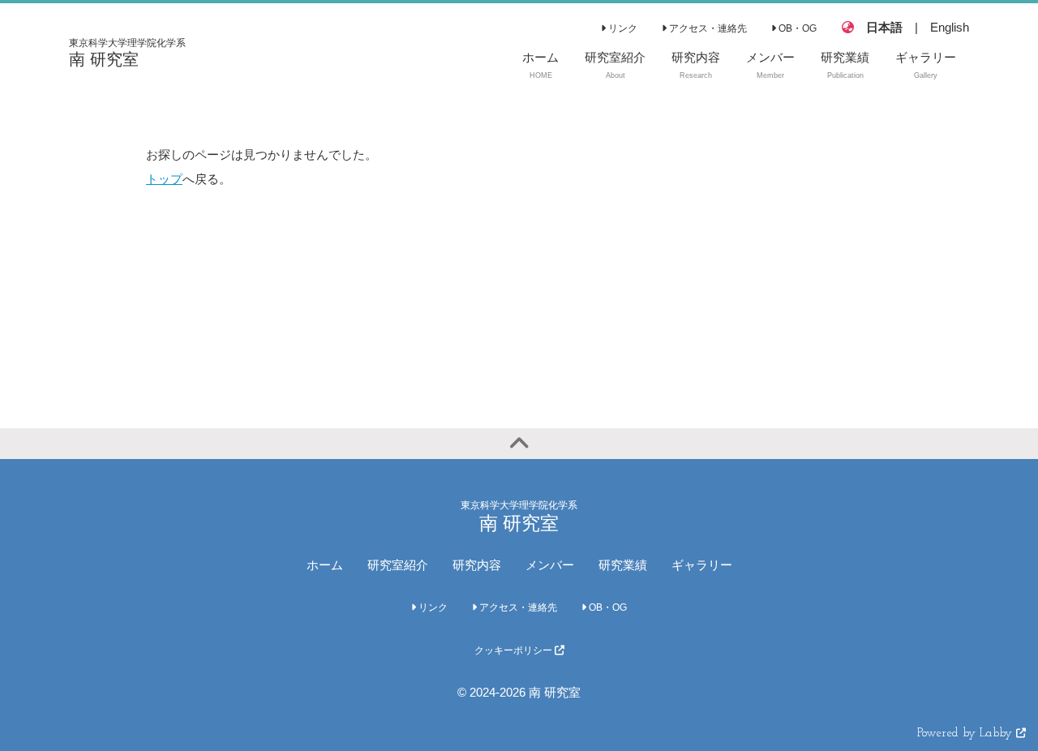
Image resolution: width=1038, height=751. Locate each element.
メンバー (549, 565)
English (949, 27)
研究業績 (622, 565)
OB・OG (796, 28)
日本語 (884, 27)
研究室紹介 (397, 565)
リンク (621, 28)
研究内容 (477, 565)
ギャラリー (701, 565)
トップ (164, 179)
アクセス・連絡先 (707, 28)
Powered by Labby (966, 733)
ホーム (325, 565)
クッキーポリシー (514, 650)
